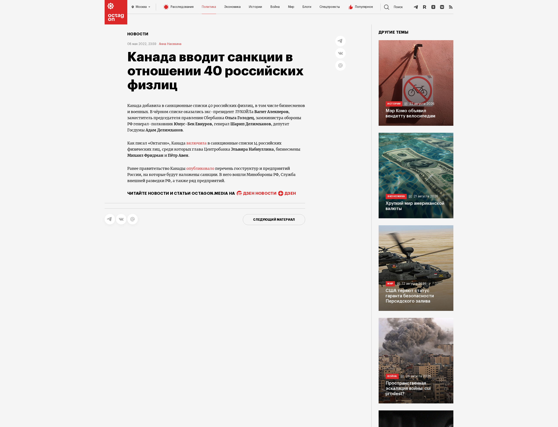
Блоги (307, 7)
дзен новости (259, 193)
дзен (290, 193)
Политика (209, 7)
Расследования (182, 7)
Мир (291, 7)
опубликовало (200, 168)
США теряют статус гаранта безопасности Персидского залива (410, 296)
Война (275, 7)
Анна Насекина (170, 44)
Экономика (232, 7)
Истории (255, 7)
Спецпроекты (330, 7)
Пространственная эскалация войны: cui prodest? (408, 388)
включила (196, 143)
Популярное (364, 7)
